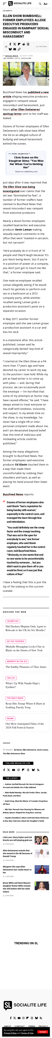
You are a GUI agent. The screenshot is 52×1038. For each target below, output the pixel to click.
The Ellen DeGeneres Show (14, 753)
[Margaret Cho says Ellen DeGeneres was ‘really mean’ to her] (42, 869)
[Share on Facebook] (10, 44)
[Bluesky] (33, 770)
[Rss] (38, 770)
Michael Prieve (11, 56)
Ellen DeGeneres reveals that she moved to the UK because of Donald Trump (17, 853)
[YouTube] (13, 770)
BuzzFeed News (13, 494)
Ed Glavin (18, 750)
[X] (8, 770)
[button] (42, 1031)
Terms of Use (27, 1033)
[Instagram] (18, 770)
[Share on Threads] (28, 44)
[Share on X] (15, 44)
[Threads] (28, 770)
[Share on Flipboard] (19, 44)
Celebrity (7, 11)
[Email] (15, 49)
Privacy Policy (10, 1033)
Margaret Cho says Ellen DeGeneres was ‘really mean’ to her (17, 870)
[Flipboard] (23, 770)
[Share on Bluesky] (10, 49)
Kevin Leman (42, 750)
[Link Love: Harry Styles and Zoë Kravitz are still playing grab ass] (42, 840)
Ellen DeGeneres (29, 750)
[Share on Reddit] (24, 44)
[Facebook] (4, 770)
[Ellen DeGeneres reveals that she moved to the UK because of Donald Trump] (42, 853)
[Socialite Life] (20, 3)
